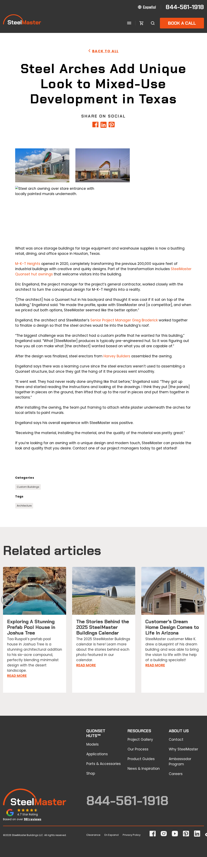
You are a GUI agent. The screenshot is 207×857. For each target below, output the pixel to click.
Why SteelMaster (183, 749)
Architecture (24, 505)
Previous (7, 601)
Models (92, 744)
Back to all (105, 51)
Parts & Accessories (103, 763)
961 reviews (32, 819)
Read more (17, 675)
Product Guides (141, 758)
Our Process (138, 749)
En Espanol (112, 835)
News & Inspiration (144, 768)
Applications (97, 754)
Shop (90, 773)
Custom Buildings (28, 487)
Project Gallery (140, 739)
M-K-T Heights (27, 263)
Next (199, 601)
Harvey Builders (117, 356)
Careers (176, 773)
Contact (176, 739)
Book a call (182, 23)
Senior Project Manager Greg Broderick (124, 320)
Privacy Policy (131, 835)
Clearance (93, 835)
